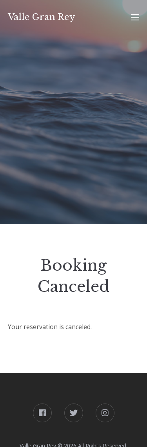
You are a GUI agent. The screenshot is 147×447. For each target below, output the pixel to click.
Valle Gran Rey (41, 17)
